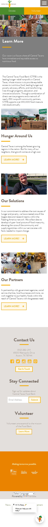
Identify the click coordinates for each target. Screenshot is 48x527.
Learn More (24, 431)
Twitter (18, 362)
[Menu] (44, 3)
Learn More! (11, 160)
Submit (34, 400)
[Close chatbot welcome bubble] (13, 504)
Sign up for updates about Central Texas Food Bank (24, 392)
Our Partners (12, 280)
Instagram (24, 362)
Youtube (29, 362)
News (7, 505)
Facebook (12, 362)
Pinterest (35, 362)
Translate (32, 496)
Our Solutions (12, 201)
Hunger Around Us (16, 136)
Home (9, 4)
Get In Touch (24, 369)
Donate (12, 11)
